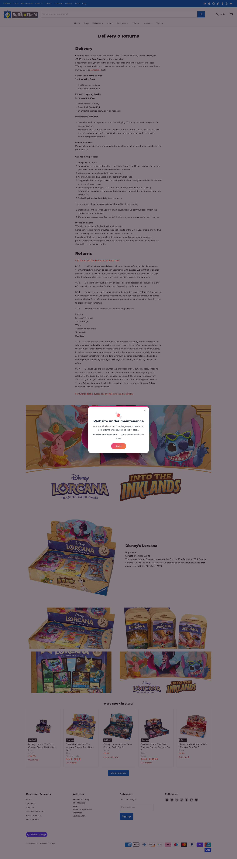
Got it (118, 446)
